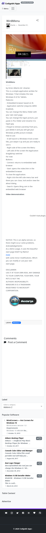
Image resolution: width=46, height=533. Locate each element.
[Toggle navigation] (12, 8)
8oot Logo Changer (12, 463)
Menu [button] (6, 8)
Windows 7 (16, 323)
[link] (8, 255)
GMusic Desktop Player (14, 438)
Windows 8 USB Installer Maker (17, 475)
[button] (39, 438)
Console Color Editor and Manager (19, 450)
